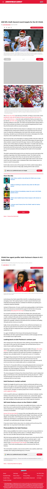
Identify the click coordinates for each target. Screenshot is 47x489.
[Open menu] (3, 2)
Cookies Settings (7, 480)
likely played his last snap (17, 310)
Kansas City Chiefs (10, 115)
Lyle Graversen (6, 24)
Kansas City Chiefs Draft (13, 216)
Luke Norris (6, 265)
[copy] (11, 27)
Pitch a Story (16, 475)
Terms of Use (40, 475)
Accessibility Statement (29, 478)
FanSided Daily (6, 475)
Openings (15, 473)
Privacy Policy (26, 475)
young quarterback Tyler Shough (18, 442)
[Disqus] (26, 234)
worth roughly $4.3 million (10, 391)
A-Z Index (39, 478)
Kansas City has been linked (10, 413)
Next (39, 59)
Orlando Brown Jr (11, 119)
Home (5, 216)
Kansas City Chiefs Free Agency (15, 463)
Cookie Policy (6, 478)
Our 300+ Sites (40, 473)
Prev (7, 59)
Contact (25, 473)
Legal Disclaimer (17, 478)
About (4, 473)
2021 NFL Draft (13, 120)
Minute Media (9, 483)
